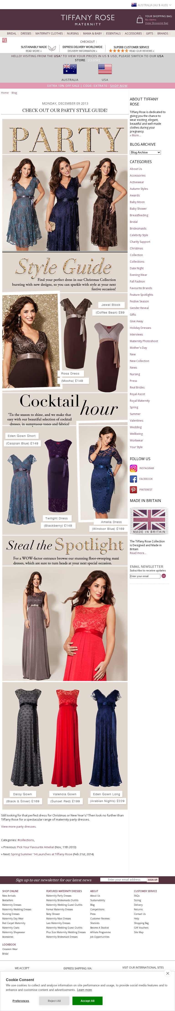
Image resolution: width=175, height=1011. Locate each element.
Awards (135, 195)
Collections (137, 262)
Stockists (94, 923)
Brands (162, 33)
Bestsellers (7, 900)
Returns (138, 909)
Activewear (137, 182)
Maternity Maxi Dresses (58, 918)
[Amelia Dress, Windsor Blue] (104, 534)
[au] (70, 76)
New (133, 354)
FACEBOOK (146, 478)
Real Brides (137, 387)
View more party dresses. (18, 826)
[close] (167, 973)
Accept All (88, 1001)
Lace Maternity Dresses (58, 923)
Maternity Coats (10, 927)
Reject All (54, 1001)
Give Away (136, 321)
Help (136, 918)
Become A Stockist (99, 927)
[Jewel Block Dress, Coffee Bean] (110, 391)
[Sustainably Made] (52, 49)
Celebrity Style (139, 235)
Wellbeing (136, 434)
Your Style (136, 447)
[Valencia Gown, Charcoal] (30, 680)
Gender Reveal (139, 308)
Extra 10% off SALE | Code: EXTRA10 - (87, 86)
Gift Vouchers (141, 927)
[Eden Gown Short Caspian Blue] (23, 250)
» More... (135, 135)
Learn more (84, 990)
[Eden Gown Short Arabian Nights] (67, 250)
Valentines (136, 420)
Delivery (138, 904)
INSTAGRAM (146, 468)
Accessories (133, 33)
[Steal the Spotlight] (65, 564)
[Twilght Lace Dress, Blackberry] (60, 534)
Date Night (137, 268)
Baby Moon (137, 202)
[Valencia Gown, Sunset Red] (93, 680)
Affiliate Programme (100, 932)
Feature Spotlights (141, 295)
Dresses (26, 33)
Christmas (136, 248)
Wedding (136, 427)
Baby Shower (138, 209)
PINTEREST (145, 489)
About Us (136, 169)
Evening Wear (138, 275)
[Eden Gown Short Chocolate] (109, 250)
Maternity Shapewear (13, 932)
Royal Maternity (140, 401)
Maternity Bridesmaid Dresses (61, 936)
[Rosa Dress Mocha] (47, 391)
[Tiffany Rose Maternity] (67, 28)
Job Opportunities (99, 936)
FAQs (136, 895)
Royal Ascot (137, 394)
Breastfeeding (139, 215)
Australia (70, 80)
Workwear (136, 440)
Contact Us (140, 914)
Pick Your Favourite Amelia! (35, 847)
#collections (26, 840)
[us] (105, 76)
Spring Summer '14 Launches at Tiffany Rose (41, 854)
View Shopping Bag (156, 23)
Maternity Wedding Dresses (16, 909)
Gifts (149, 33)
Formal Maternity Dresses (59, 909)
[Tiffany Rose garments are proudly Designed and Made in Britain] (149, 534)
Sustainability (97, 900)
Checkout (87, 41)
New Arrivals (8, 895)
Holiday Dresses (140, 328)
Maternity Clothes (49, 33)
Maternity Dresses (11, 904)
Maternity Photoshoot (144, 341)
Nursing (73, 33)
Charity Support (140, 242)
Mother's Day (138, 348)
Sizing (137, 900)
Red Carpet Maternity (13, 923)
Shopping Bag (141, 923)
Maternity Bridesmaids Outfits (62, 900)
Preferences (21, 1001)
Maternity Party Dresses (58, 895)
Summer (135, 414)
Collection (136, 255)
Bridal (11, 33)
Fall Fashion (137, 281)
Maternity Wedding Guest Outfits (64, 904)
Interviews (136, 334)
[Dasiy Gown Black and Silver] (23, 808)
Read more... (138, 553)
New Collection (139, 361)
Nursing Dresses (10, 914)
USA (105, 80)
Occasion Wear (10, 949)
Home (5, 92)
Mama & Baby (92, 33)
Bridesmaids (138, 228)
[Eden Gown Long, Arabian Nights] (108, 808)
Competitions (97, 909)
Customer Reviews (100, 918)
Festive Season (139, 301)
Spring (134, 407)
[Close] (94, 60)
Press (133, 381)
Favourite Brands (141, 288)
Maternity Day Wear (12, 918)
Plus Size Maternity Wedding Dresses (66, 932)
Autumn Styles (139, 189)
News (133, 368)
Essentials (113, 33)
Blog (14, 92)
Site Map (138, 932)
